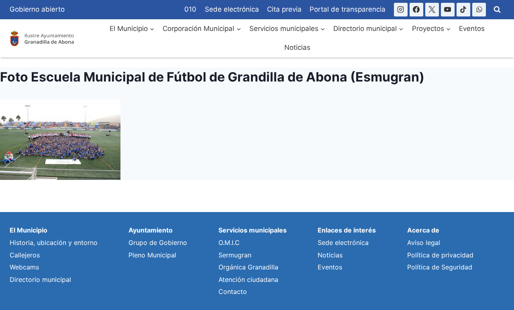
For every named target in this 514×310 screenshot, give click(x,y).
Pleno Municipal (152, 255)
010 (190, 9)
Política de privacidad (440, 255)
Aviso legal (423, 243)
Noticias (297, 47)
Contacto (232, 292)
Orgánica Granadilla (248, 267)
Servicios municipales (252, 230)
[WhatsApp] (479, 9)
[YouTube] (448, 9)
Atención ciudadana (248, 279)
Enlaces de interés (347, 230)
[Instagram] (401, 9)
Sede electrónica (232, 9)
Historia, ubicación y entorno (54, 243)
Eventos (472, 28)
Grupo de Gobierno (157, 243)
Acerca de (423, 230)
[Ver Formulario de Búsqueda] (497, 9)
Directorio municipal (40, 279)
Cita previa (284, 9)
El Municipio (28, 230)
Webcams (24, 267)
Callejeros (25, 255)
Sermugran (234, 255)
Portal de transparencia (348, 9)
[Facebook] (416, 9)
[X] (432, 9)
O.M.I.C (229, 243)
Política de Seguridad (439, 267)
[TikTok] (463, 9)
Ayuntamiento (150, 230)
